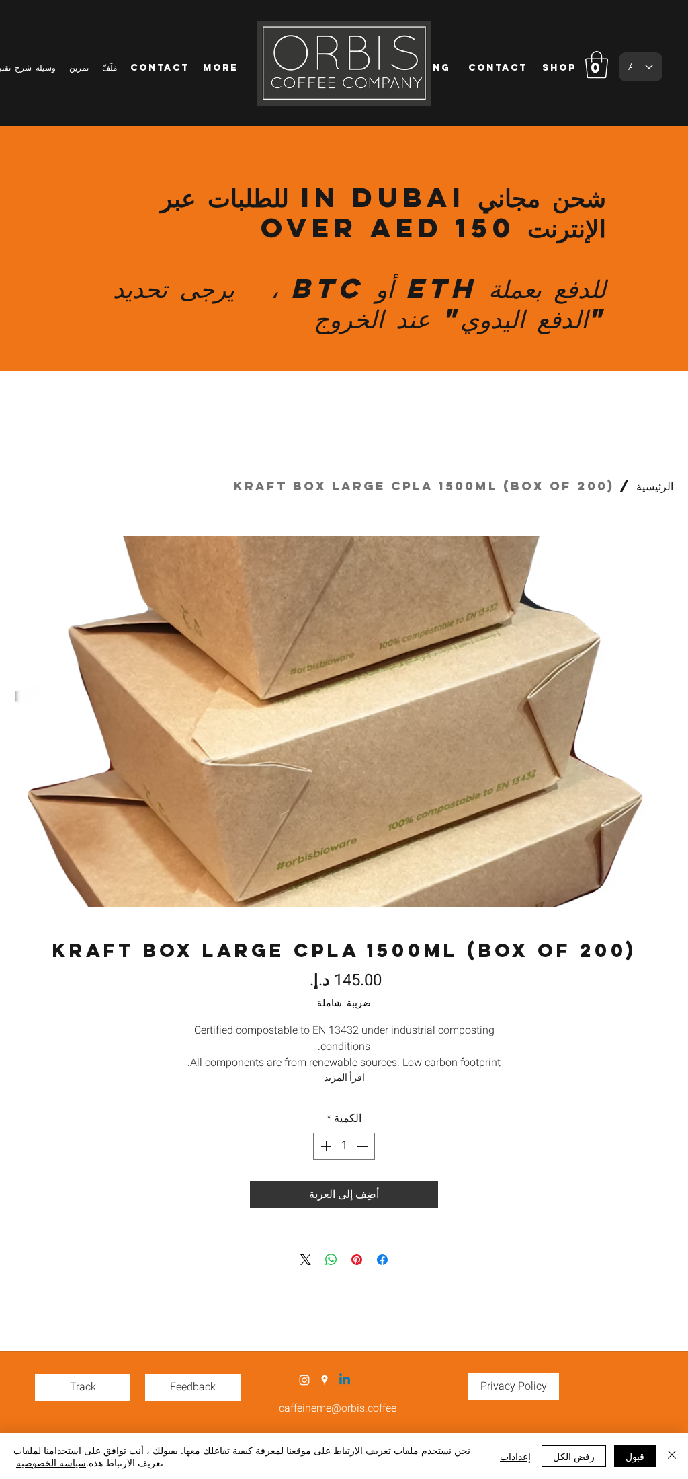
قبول (635, 1456)
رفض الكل (574, 1456)
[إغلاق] (672, 1456)
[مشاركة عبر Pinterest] (357, 1260)
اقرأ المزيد (344, 1078)
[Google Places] (324, 1380)
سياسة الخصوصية (51, 1462)
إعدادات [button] (515, 1456)
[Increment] (324, 1146)
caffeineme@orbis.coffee (337, 1408)
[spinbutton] (344, 1146)
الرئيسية (654, 486)
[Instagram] (304, 1380)
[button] (596, 64)
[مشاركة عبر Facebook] (382, 1260)
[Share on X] (306, 1260)
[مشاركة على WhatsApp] (331, 1260)
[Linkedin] (344, 1380)
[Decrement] (363, 1146)
